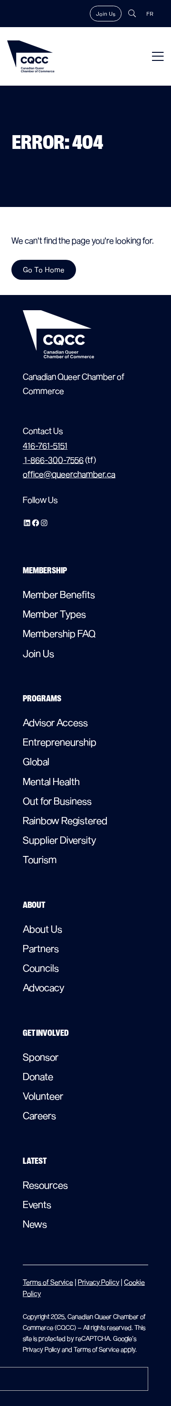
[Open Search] (132, 13)
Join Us (105, 13)
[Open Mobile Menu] (158, 56)
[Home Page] (31, 56)
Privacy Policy (98, 1282)
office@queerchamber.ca (69, 474)
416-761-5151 (45, 446)
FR (149, 13)
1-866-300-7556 (53, 460)
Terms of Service (48, 1282)
